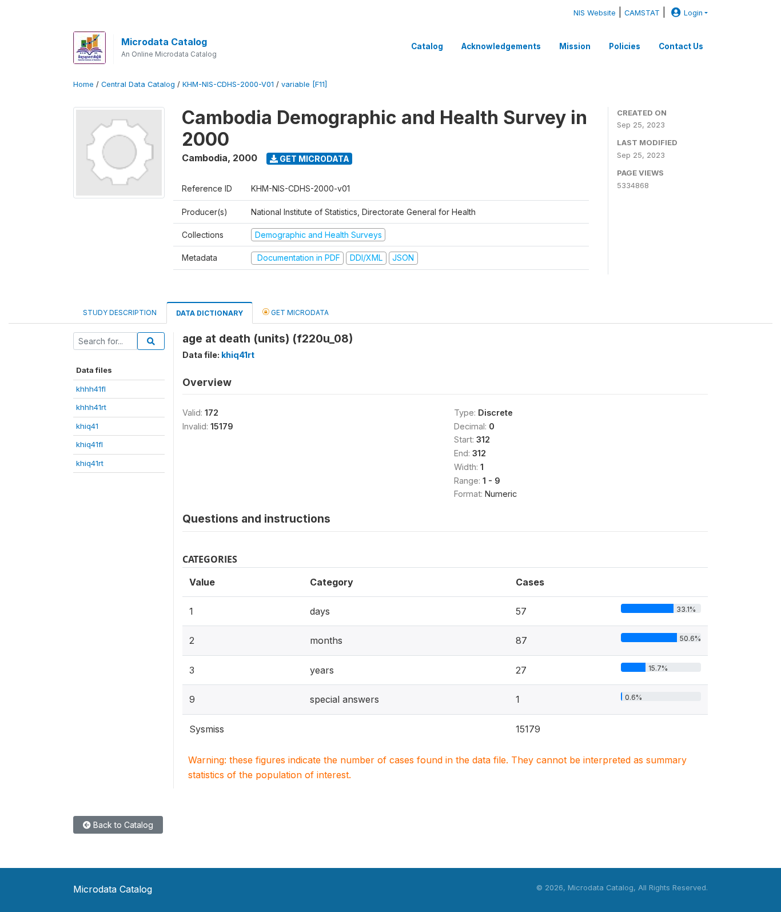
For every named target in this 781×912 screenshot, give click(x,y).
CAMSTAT (642, 13)
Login (693, 13)
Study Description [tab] (120, 312)
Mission (575, 46)
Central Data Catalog (138, 84)
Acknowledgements (501, 46)
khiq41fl (89, 444)
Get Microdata (313, 159)
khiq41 (87, 426)
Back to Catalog (122, 825)
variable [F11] (304, 84)
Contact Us (681, 46)
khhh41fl (91, 388)
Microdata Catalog (164, 41)
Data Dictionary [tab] (209, 313)
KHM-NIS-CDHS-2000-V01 (228, 84)
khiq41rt (89, 463)
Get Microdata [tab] (299, 312)
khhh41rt (91, 407)
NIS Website (594, 13)
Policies (624, 46)
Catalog (427, 46)
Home (83, 84)
